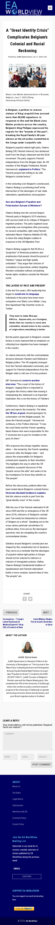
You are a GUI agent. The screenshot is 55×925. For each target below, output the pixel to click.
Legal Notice (17, 799)
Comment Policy (19, 818)
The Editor (16, 793)
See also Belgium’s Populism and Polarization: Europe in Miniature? (24, 203)
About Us (16, 786)
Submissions (17, 805)
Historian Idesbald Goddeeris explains (26, 493)
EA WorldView (31, 921)
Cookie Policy (18, 824)
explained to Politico (29, 169)
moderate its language (27, 294)
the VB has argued (15, 413)
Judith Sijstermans (24, 57)
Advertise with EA (19, 811)
